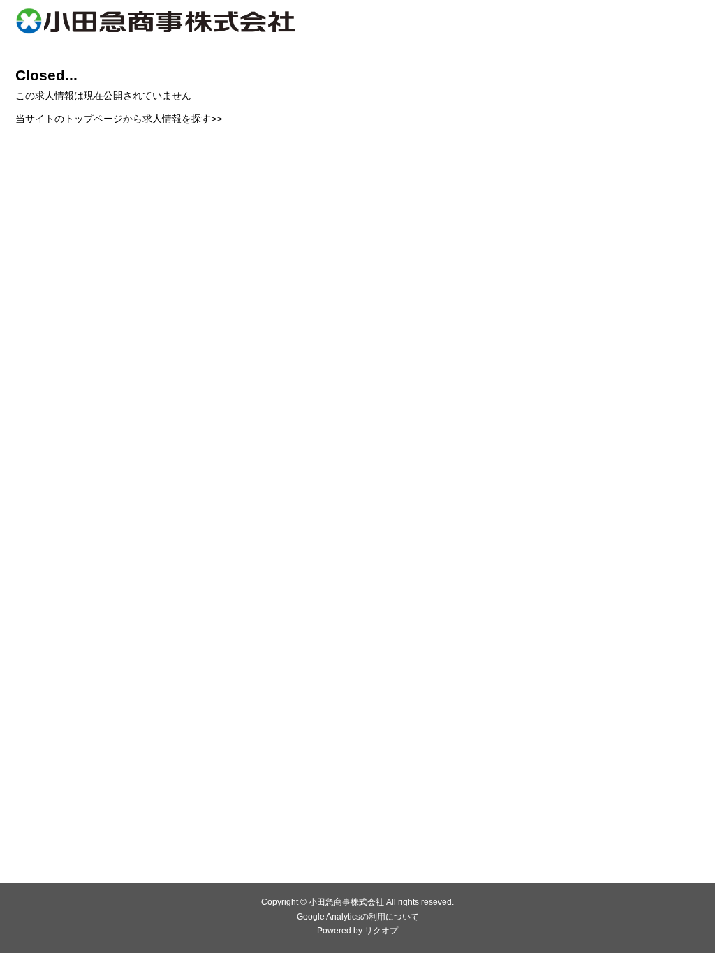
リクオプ (381, 931)
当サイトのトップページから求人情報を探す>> (118, 118)
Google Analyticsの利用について (358, 917)
